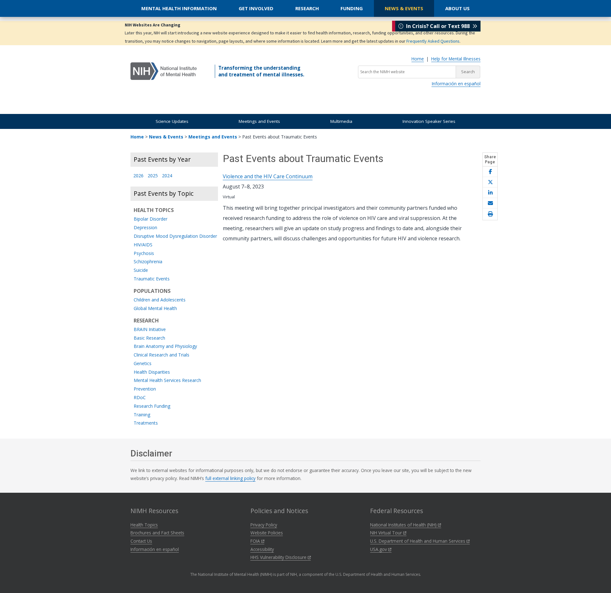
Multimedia (341, 121)
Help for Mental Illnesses (456, 59)
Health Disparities (152, 372)
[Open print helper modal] (490, 214)
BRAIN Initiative (150, 329)
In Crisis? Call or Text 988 (438, 26)
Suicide (141, 270)
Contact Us (141, 541)
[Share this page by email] (490, 203)
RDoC (140, 397)
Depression (145, 227)
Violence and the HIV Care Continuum (268, 176)
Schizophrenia (148, 262)
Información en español (456, 84)
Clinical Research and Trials (161, 355)
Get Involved (256, 8)
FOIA (255, 541)
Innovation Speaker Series (429, 121)
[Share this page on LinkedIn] (490, 192)
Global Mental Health (155, 308)
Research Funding (152, 406)
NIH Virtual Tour (386, 533)
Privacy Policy (263, 525)
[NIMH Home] (163, 70)
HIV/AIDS (143, 245)
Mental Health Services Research (167, 380)
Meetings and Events (259, 121)
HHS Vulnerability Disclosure (279, 557)
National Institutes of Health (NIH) (404, 525)
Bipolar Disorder (150, 219)
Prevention (145, 389)
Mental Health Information (179, 8)
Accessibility (262, 549)
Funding (352, 8)
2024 (167, 176)
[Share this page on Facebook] (490, 171)
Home (417, 59)
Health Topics (144, 525)
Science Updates (172, 121)
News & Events (404, 8)
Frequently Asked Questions (433, 41)
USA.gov (379, 549)
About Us (457, 8)
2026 (138, 176)
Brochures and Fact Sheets (157, 533)
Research (307, 8)
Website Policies (266, 533)
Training (142, 415)
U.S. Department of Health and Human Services (418, 541)
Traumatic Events (152, 279)
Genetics (142, 363)
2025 (153, 176)
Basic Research (149, 338)
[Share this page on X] (490, 182)
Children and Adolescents (160, 300)
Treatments (146, 423)
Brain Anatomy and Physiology (165, 346)
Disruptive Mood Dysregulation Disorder (175, 236)
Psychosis (144, 253)
